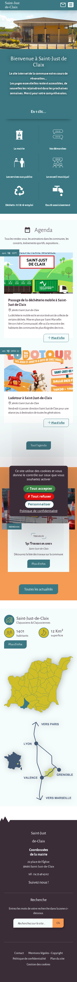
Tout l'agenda (39, 445)
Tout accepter (40, 488)
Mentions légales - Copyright (45, 953)
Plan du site (57, 958)
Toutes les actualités (38, 589)
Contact (19, 953)
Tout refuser (40, 496)
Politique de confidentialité (29, 958)
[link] (63, 4)
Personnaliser (39, 504)
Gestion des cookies (38, 964)
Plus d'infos (39, 564)
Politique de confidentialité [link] (38, 511)
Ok (58, 923)
